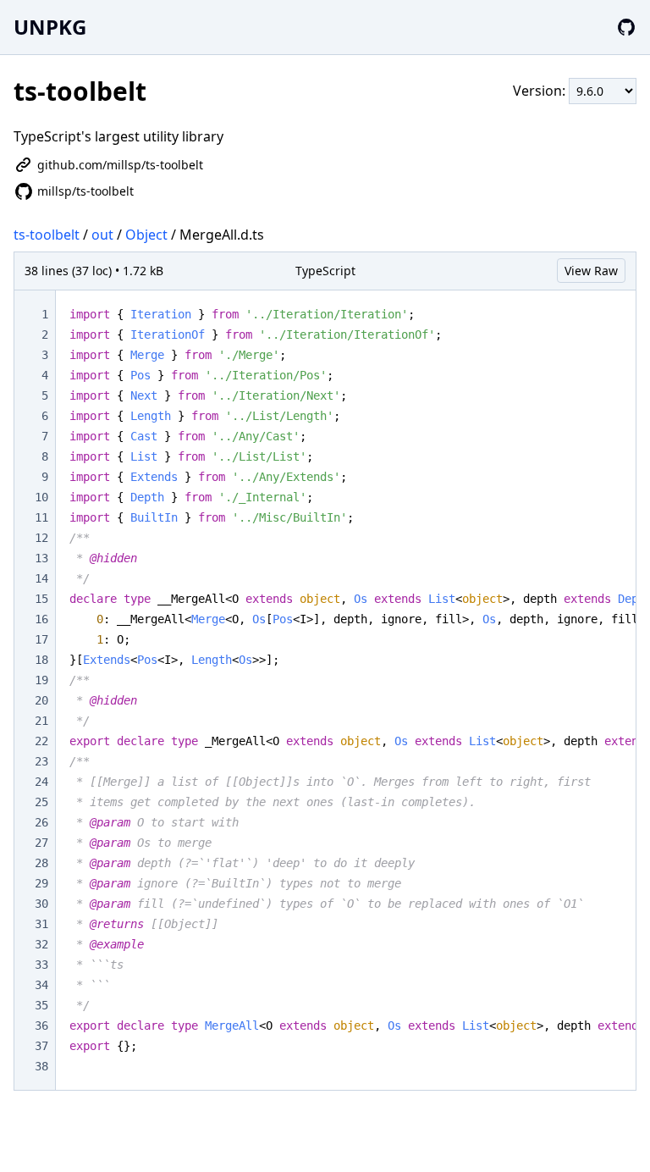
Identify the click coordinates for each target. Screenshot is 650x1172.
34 (41, 985)
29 (41, 883)
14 (41, 578)
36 (41, 1025)
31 (41, 924)
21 (41, 720)
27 (41, 842)
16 (41, 619)
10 (41, 497)
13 (41, 558)
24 (41, 781)
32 (41, 944)
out (102, 234)
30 (41, 903)
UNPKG (50, 27)
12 (41, 538)
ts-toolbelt (47, 234)
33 (41, 964)
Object (146, 234)
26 (41, 822)
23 (41, 761)
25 (41, 802)
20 (41, 700)
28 (41, 863)
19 (41, 680)
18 (41, 659)
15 (41, 598)
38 (41, 1066)
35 (41, 1005)
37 (41, 1046)
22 (41, 741)
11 (41, 517)
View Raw (591, 271)
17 (41, 639)
